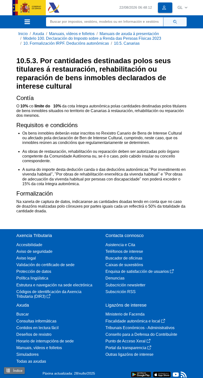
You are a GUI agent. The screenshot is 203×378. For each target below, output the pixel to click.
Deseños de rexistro (33, 334)
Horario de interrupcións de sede (45, 341)
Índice (17, 371)
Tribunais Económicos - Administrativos (140, 328)
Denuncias (115, 278)
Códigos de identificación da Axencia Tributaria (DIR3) (48, 294)
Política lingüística (32, 278)
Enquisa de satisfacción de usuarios (137, 271)
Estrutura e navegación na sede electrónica (54, 285)
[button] (182, 7)
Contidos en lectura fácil (37, 328)
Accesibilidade (29, 245)
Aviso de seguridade (34, 251)
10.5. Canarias (127, 43)
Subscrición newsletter (125, 285)
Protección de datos (33, 271)
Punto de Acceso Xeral (125, 341)
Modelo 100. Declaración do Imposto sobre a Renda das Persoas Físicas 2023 (92, 38)
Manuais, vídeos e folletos (72, 34)
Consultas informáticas (36, 321)
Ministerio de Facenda (125, 314)
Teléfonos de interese (124, 251)
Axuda (38, 34)
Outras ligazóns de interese (129, 354)
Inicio (23, 34)
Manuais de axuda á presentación (129, 34)
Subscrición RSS (120, 292)
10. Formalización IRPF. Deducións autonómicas (66, 43)
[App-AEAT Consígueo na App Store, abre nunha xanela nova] (162, 374)
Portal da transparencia (125, 348)
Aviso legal (26, 258)
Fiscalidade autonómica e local (132, 321)
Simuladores (27, 354)
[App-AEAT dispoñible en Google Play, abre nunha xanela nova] (141, 374)
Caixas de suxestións (124, 265)
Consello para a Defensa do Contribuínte (141, 334)
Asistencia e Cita (120, 245)
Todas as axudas (31, 361)
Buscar (22, 314)
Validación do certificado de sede (45, 265)
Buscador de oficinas (123, 258)
